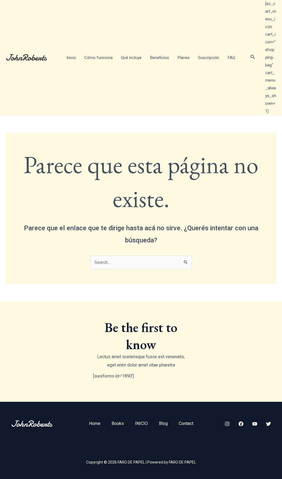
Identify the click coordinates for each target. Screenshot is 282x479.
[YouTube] (254, 423)
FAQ (231, 58)
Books (118, 423)
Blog (163, 423)
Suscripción (208, 58)
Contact (186, 423)
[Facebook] (240, 423)
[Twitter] (268, 423)
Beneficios (159, 58)
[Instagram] (227, 423)
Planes (183, 58)
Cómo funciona (98, 58)
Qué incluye (131, 58)
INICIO (141, 423)
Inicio (71, 58)
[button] (252, 57)
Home (95, 423)
